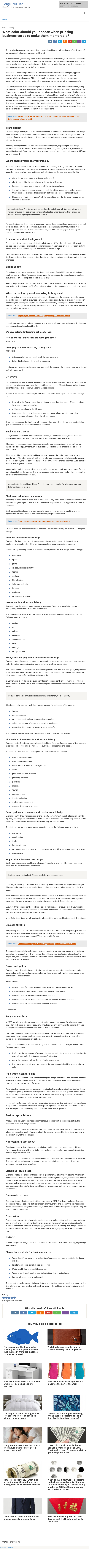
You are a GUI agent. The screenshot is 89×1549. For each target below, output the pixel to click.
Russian (3, 1547)
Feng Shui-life (12, 4)
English (5, 19)
